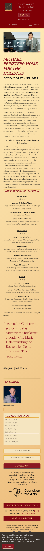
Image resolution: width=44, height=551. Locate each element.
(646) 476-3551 (26, 7)
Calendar (13, 25)
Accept (8, 546)
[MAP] (36, 511)
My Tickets (26, 10)
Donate (24, 15)
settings (30, 541)
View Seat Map (22, 466)
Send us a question (22, 518)
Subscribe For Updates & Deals (22, 505)
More (12, 409)
